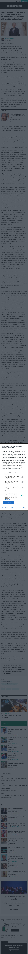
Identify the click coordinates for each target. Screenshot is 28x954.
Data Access (14, 507)
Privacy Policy (22, 507)
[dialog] (14, 477)
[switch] (22, 477)
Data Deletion (5, 507)
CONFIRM (8, 502)
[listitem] (14, 473)
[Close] (25, 446)
